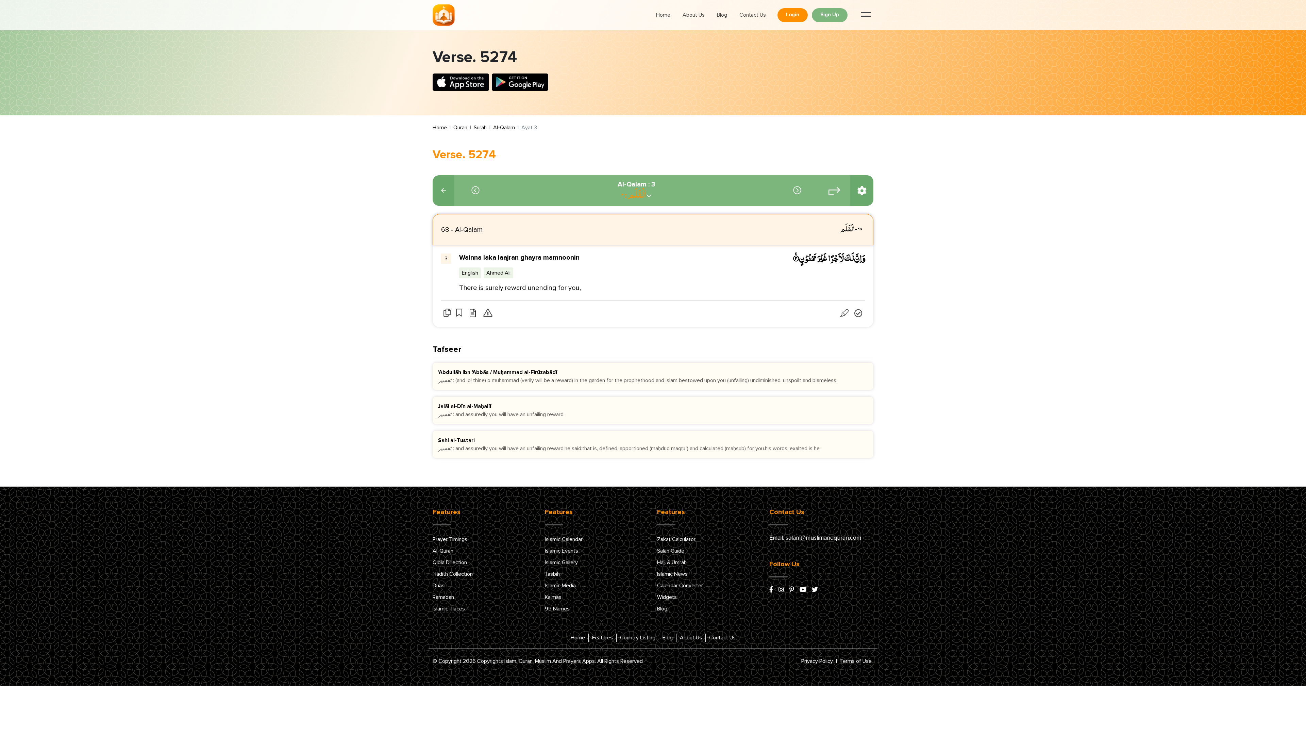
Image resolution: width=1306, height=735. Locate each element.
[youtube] (803, 590)
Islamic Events (561, 551)
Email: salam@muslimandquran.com (815, 538)
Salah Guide (670, 551)
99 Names (557, 608)
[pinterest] (791, 590)
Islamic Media (560, 585)
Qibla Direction (450, 562)
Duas (439, 585)
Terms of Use (856, 661)
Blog (722, 15)
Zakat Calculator (676, 539)
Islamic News (672, 574)
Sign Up (829, 14)
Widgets (667, 597)
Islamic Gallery (561, 562)
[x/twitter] (815, 590)
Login (792, 14)
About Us (694, 15)
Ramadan (443, 597)
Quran (460, 127)
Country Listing (637, 637)
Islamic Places (449, 608)
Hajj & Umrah (672, 562)
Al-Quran (443, 551)
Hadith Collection (453, 574)
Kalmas (553, 597)
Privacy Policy (817, 661)
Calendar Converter (680, 585)
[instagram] (781, 590)
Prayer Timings (450, 539)
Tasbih (552, 574)
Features (602, 637)
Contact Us (752, 15)
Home (663, 15)
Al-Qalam (504, 127)
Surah (480, 127)
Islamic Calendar (564, 539)
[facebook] (771, 590)
